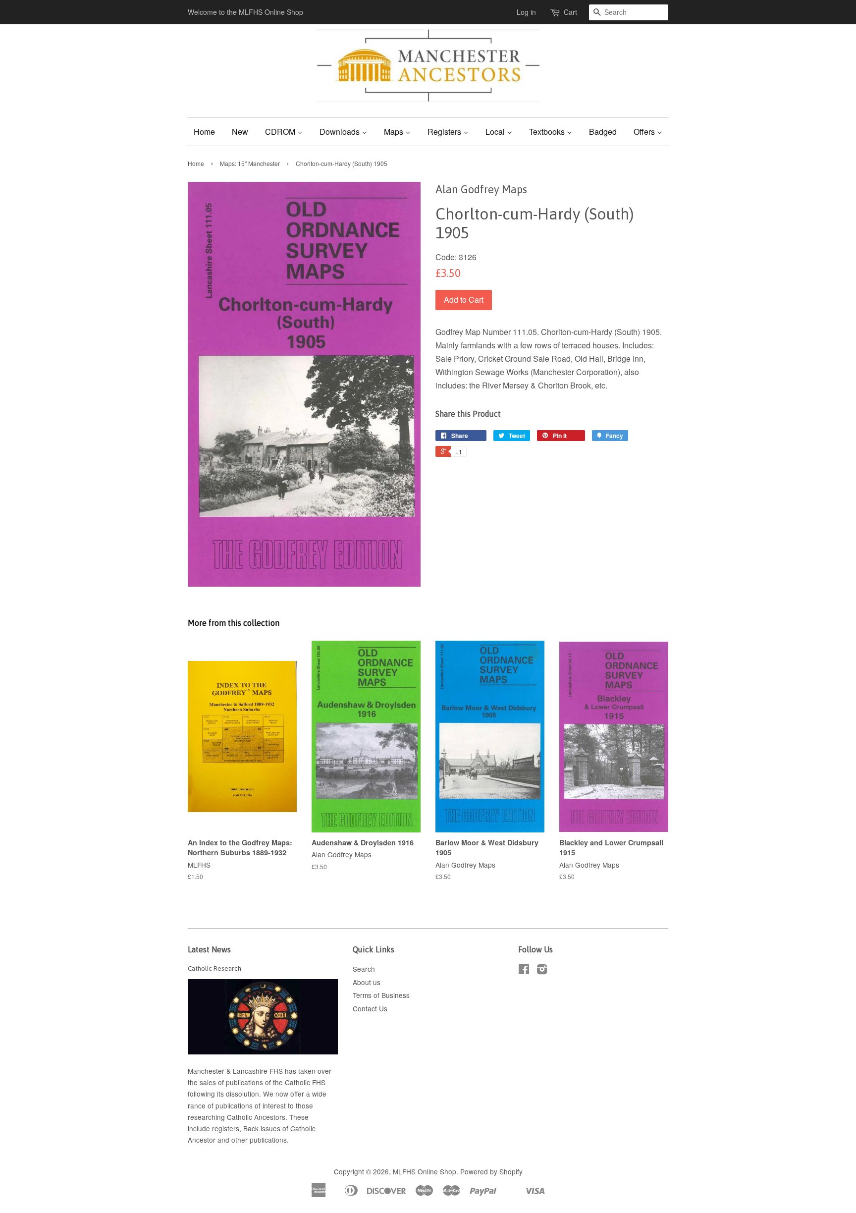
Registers (445, 131)
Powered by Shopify (491, 1171)
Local (496, 131)
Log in (526, 12)
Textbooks (548, 131)
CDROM (281, 131)
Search (364, 969)
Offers (645, 131)
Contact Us (370, 1008)
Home (204, 131)
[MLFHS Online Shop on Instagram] (541, 971)
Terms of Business (381, 995)
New (240, 131)
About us (366, 982)
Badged (603, 131)
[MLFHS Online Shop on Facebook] (524, 971)
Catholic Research (214, 968)
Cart (570, 12)
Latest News (209, 949)
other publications (259, 1140)
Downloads (341, 131)
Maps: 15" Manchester (250, 163)
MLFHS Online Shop (424, 1171)
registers (225, 1128)
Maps (394, 131)
